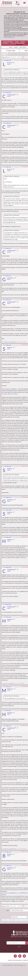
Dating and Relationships (17, 43)
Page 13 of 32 (5, 57)
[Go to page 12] (12, 57)
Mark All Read (12, 920)
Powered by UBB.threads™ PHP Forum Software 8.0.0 (14, 965)
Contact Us (18, 920)
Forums (17, 41)
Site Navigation (24, 2)
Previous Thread (11, 50)
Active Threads (22, 47)
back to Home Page (6, 2)
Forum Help (25, 920)
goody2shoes (17, 510)
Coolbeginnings (16, 60)
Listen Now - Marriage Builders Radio (17, 3)
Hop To (7, 910)
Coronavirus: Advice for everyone (10, 394)
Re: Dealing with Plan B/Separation (11, 60)
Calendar (16, 47)
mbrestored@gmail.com (9, 37)
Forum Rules (5, 920)
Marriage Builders (8, 41)
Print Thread (5, 54)
